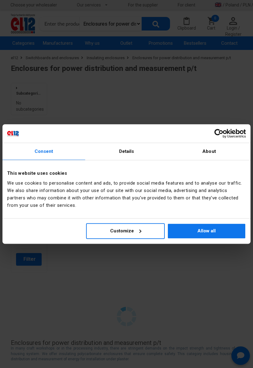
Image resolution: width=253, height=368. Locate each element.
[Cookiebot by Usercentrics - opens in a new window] (219, 133)
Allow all (206, 231)
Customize (122, 231)
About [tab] (209, 151)
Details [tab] (126, 151)
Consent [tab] (44, 151)
